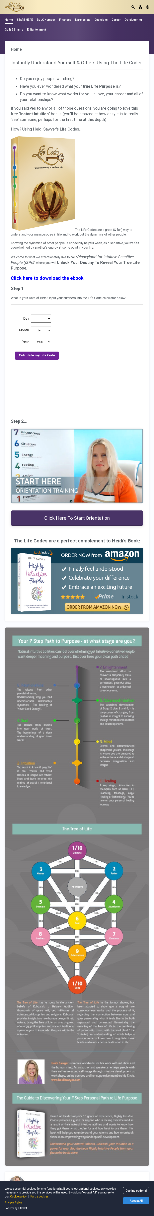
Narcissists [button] (82, 19)
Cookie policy (18, 1196)
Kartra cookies (39, 1196)
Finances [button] (65, 19)
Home (9, 19)
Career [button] (116, 19)
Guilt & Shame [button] (14, 29)
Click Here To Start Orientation (77, 518)
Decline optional (136, 1190)
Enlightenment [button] (36, 29)
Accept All (136, 1200)
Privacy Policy (13, 1202)
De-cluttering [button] (133, 19)
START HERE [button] (25, 19)
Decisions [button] (101, 19)
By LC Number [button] (46, 19)
